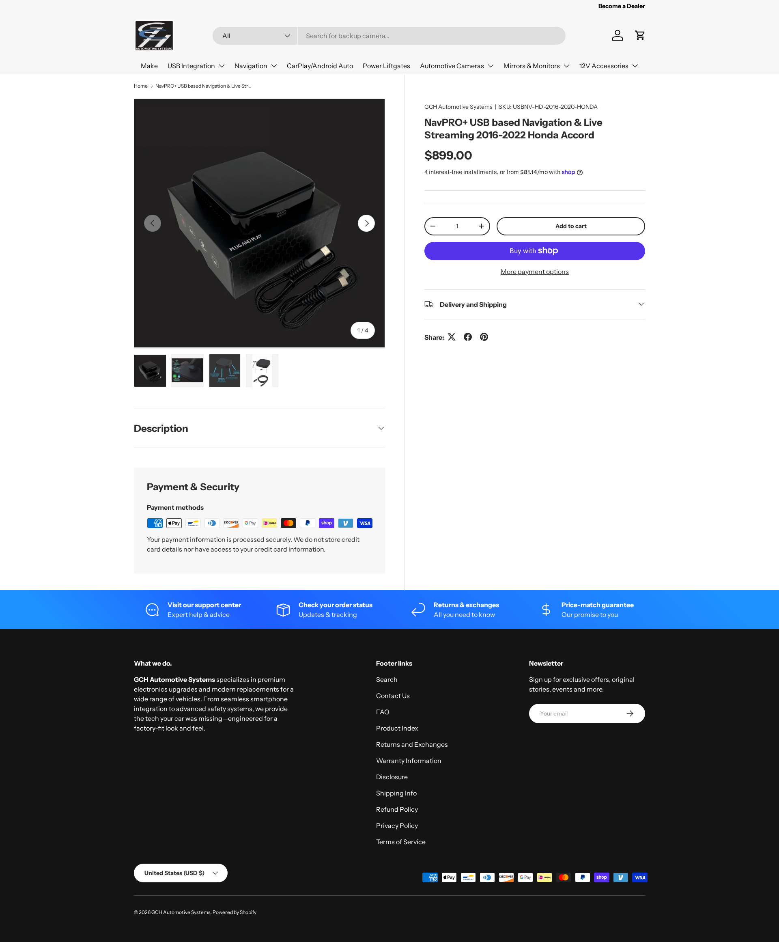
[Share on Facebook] (468, 337)
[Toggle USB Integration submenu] (221, 66)
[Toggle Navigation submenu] (274, 66)
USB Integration (191, 66)
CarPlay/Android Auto (320, 66)
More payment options (535, 271)
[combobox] (389, 36)
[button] (640, 35)
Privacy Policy (397, 825)
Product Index (397, 728)
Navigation (251, 66)
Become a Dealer (621, 6)
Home (141, 86)
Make (149, 66)
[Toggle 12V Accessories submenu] (635, 66)
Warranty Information (408, 761)
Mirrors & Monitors (532, 66)
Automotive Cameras (452, 66)
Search (387, 679)
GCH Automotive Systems (458, 106)
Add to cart (571, 225)
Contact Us (393, 696)
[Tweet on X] (451, 337)
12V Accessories (603, 66)
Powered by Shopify (234, 912)
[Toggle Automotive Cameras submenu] (490, 66)
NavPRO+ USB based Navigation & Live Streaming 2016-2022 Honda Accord (204, 86)
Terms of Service (401, 842)
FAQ (383, 712)
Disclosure (392, 777)
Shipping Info (396, 793)
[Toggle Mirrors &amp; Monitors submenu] (566, 66)
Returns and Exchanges (412, 744)
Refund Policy (397, 809)
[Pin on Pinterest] (484, 337)
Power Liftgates (386, 66)
